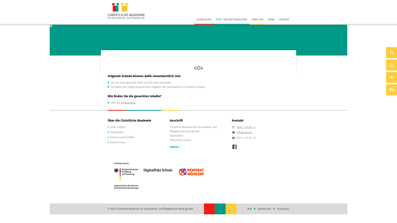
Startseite (113, 55)
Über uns (257, 19)
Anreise (174, 147)
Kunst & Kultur (118, 142)
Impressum (283, 208)
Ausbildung (204, 19)
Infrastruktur (117, 132)
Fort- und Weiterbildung (231, 19)
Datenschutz (264, 208)
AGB (249, 208)
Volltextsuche (128, 102)
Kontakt (284, 19)
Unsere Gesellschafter (122, 137)
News (271, 19)
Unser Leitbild (117, 127)
